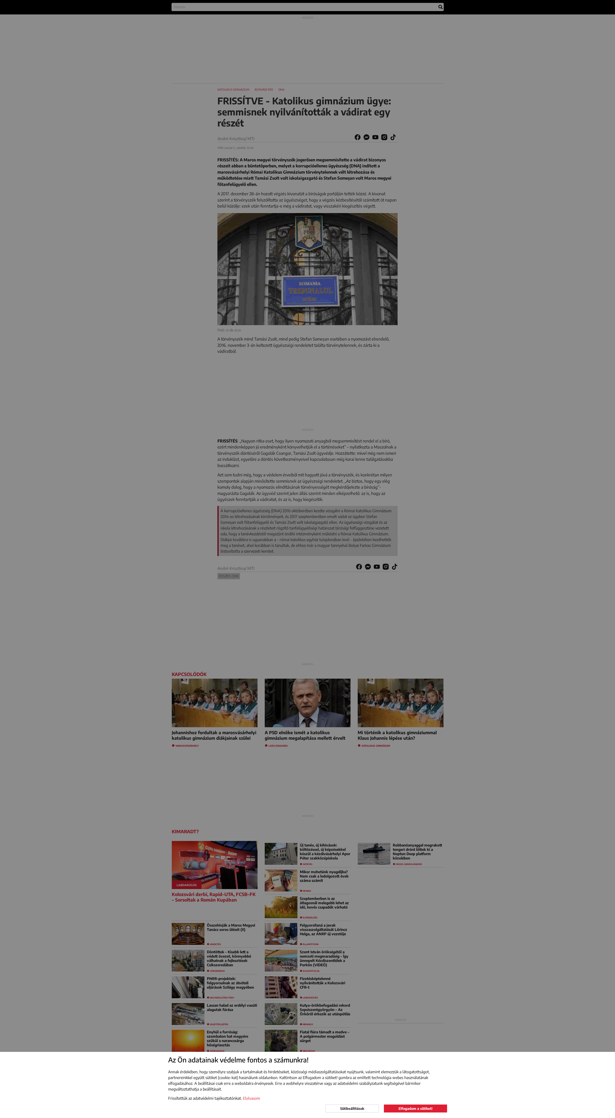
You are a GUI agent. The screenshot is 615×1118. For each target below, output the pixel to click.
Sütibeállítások (352, 1108)
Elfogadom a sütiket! (415, 1108)
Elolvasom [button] (251, 1098)
